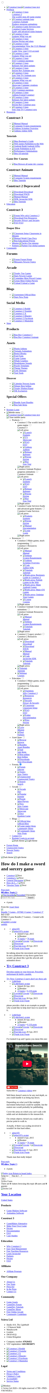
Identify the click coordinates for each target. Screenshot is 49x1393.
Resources (11, 112)
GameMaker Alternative (17, 1223)
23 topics (21, 991)
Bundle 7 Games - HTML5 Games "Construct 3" (22, 912)
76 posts (30, 939)
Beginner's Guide (26, 141)
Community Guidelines (17, 1314)
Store (9, 323)
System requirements (32, 126)
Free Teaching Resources (17, 1251)
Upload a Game (28, 283)
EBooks (22, 353)
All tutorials (23, 153)
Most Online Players (29, 281)
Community (12, 248)
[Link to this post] (19, 946)
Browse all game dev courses (30, 164)
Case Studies (12, 1236)
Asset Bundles (26, 402)
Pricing (10, 1228)
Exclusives (22, 391)
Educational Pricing (26, 241)
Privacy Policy (13, 1374)
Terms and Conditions (16, 1371)
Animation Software (15, 1213)
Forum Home (26, 259)
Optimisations (31, 151)
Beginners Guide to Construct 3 (34, 576)
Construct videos (25, 1090)
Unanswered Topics (15, 848)
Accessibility (12, 1379)
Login (16, 410)
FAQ (21, 223)
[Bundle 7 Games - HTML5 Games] (2, 910)
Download (28, 192)
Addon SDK (26, 131)
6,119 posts (32, 991)
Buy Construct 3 (25, 335)
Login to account (27, 838)
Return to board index (22, 1173)
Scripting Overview (29, 128)
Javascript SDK (26, 199)
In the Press (11, 1289)
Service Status (13, 1381)
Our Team (11, 1284)
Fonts (20, 356)
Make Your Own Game (17, 1226)
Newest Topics (29, 262)
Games (22, 358)
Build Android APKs (30, 146)
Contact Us (17, 836)
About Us (11, 1282)
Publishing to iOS (27, 148)
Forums (15, 764)
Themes (23, 368)
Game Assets (12, 1302)
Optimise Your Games (33, 595)
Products (10, 9)
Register (10, 410)
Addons (23, 348)
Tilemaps (22, 370)
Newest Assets (28, 383)
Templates (24, 366)
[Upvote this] (20, 941)
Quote (27, 948)
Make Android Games (32, 586)
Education (11, 204)
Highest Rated (26, 388)
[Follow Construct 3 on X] (19, 313)
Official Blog (30, 295)
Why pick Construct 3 (29, 215)
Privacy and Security (30, 220)
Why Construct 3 (14, 1246)
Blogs (15, 819)
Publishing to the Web (34, 144)
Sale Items (22, 405)
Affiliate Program (14, 1271)
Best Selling (25, 386)
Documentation (13, 1231)
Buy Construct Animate (28, 337)
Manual (24, 123)
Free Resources (30, 218)
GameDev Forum (14, 1304)
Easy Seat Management (17, 1249)
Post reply (5, 890)
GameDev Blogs (14, 1309)
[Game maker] (23, 415)
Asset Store (17, 737)
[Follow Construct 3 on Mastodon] (22, 321)
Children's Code (13, 1376)
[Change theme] (24, 841)
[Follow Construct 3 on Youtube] (22, 311)
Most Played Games (32, 278)
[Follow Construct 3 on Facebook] (22, 318)
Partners (10, 1256)
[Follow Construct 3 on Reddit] (21, 308)
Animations (26, 351)
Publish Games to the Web (32, 581)
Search (9, 852)
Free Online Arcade (15, 1312)
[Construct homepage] (23, 7)
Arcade (15, 787)
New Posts (23, 297)
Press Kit (10, 1287)
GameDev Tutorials (15, 1307)
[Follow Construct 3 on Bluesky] (22, 316)
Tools (20, 373)
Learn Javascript (14, 1253)
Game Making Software (17, 1211)
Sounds (28, 363)
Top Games (25, 273)
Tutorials (22, 180)
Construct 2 (29, 634)
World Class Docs (29, 238)
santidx (4, 924)
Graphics (24, 361)
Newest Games (25, 276)
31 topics (21, 939)
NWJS (26, 194)
